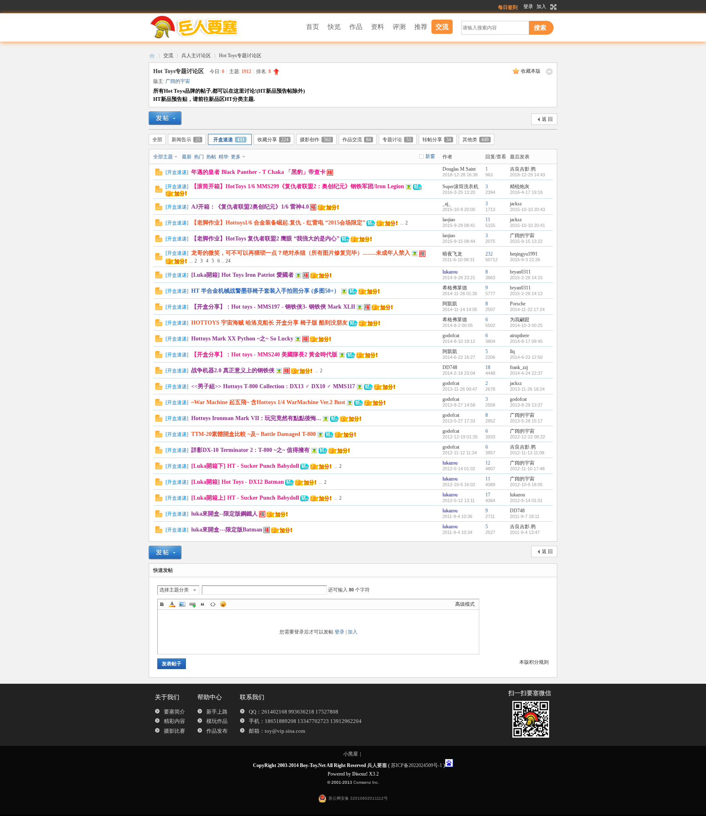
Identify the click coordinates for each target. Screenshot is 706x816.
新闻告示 (186, 139)
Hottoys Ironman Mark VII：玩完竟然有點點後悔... (256, 418)
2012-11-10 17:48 (527, 468)
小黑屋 (350, 754)
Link (192, 604)
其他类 (475, 139)
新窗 (430, 156)
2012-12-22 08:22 (527, 436)
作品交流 (356, 139)
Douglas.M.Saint (459, 169)
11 (487, 219)
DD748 (449, 367)
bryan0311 (520, 272)
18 (487, 367)
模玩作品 (217, 721)
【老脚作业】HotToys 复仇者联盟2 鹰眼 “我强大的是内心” (265, 239)
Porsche (517, 304)
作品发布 (217, 731)
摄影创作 (315, 139)
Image (182, 604)
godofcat (450, 335)
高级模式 (465, 604)
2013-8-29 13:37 (526, 404)
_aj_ (446, 204)
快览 (334, 26)
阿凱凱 (449, 304)
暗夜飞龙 (452, 254)
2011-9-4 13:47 (525, 532)
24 (228, 261)
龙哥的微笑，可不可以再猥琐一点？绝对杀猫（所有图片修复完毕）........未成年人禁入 (300, 253)
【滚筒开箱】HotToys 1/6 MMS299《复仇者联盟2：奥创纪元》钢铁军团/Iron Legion (297, 186)
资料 (377, 26)
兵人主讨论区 (196, 55)
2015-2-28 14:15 (526, 277)
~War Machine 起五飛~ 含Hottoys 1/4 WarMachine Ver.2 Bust (268, 402)
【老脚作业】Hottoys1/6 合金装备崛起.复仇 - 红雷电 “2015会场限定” (278, 223)
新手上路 (217, 712)
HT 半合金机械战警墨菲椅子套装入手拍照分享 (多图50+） (265, 291)
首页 (312, 26)
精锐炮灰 (520, 186)
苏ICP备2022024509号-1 (416, 765)
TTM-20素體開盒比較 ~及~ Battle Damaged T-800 (253, 434)
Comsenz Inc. (366, 782)
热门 (199, 157)
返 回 (547, 119)
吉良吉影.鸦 (523, 169)
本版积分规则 (534, 662)
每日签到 (508, 7)
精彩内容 (174, 721)
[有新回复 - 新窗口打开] (158, 174)
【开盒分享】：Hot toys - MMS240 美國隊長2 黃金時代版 (264, 354)
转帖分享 (436, 139)
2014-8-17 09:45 (526, 341)
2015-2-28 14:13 (526, 293)
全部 (157, 139)
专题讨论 (396, 139)
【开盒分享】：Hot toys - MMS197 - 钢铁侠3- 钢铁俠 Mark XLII (273, 307)
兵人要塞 (152, 56)
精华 (223, 157)
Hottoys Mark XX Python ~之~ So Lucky (242, 339)
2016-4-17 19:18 (526, 192)
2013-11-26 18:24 (527, 389)
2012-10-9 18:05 (526, 484)
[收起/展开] (549, 71)
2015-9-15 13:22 (526, 241)
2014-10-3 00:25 (526, 325)
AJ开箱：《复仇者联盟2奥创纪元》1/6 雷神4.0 (250, 207)
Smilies (223, 604)
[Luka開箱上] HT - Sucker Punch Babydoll (245, 498)
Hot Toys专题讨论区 (240, 55)
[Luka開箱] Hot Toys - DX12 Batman (237, 482)
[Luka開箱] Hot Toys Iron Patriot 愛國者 (242, 275)
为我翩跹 (520, 319)
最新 (187, 157)
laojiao (448, 219)
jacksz (516, 204)
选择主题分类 (174, 590)
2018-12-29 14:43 (527, 174)
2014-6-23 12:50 (526, 357)
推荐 (420, 26)
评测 (399, 26)
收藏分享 (272, 139)
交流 (442, 26)
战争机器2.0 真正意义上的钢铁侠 (233, 370)
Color (172, 604)
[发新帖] (165, 118)
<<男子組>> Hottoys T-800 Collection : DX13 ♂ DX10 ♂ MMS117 (273, 386)
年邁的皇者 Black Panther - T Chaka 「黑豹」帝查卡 (258, 172)
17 (487, 495)
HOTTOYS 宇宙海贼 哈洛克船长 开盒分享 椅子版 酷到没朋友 (269, 323)
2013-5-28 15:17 (526, 420)
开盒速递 (228, 139)
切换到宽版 (552, 7)
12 (487, 463)
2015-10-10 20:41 (527, 225)
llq (512, 351)
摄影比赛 (174, 731)
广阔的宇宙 (177, 81)
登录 (528, 6)
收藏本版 (531, 71)
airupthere (519, 335)
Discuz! (360, 774)
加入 (541, 6)
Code (213, 604)
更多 (236, 157)
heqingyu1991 (524, 254)
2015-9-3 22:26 (525, 259)
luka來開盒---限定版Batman (226, 530)
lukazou (450, 272)
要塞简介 (174, 712)
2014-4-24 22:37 (526, 373)
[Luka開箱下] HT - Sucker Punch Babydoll (245, 466)
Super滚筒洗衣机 (460, 186)
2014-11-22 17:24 (527, 309)
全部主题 (163, 157)
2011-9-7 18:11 (524, 516)
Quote (203, 604)
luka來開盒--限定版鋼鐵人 (224, 514)
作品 (355, 26)
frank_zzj (519, 367)
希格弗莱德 (454, 288)
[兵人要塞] (200, 37)
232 (489, 254)
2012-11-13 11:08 (527, 452)
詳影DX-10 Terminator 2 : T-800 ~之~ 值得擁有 (250, 450)
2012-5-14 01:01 (526, 500)
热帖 (211, 157)
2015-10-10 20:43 (527, 209)
